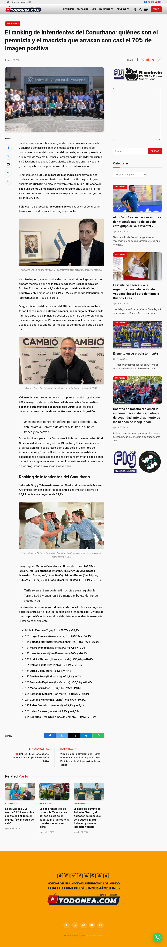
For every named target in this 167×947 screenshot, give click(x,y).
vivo (156, 9)
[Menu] (146, 9)
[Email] (8, 164)
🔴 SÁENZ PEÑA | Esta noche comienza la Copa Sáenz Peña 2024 (31, 757)
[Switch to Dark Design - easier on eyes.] (8, 2)
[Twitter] (8, 156)
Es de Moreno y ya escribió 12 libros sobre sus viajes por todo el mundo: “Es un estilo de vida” (19, 816)
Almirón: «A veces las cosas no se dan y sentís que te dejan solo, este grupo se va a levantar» (137, 221)
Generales (123, 9)
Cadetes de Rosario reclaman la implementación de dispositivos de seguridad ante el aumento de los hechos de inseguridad (136, 415)
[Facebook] (8, 147)
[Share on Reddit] (147, 59)
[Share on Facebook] (137, 59)
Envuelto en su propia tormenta (135, 353)
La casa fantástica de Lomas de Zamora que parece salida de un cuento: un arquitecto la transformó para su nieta (54, 818)
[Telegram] (8, 172)
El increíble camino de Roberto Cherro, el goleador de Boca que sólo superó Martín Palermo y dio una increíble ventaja (87, 818)
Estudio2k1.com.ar (94, 935)
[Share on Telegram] (153, 59)
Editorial (82, 9)
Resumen (68, 9)
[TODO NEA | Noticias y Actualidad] (23, 9)
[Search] (141, 9)
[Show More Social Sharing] (159, 59)
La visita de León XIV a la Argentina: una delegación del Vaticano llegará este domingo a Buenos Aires (136, 291)
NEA (94, 9)
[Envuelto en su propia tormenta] (137, 334)
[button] (157, 937)
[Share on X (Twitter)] (142, 59)
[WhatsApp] (8, 181)
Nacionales (106, 9)
